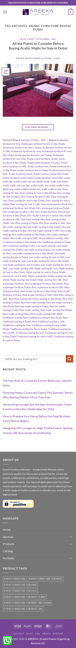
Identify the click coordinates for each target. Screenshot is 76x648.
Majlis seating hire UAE (49, 279)
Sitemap (58, 633)
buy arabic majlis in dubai (23, 189)
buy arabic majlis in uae (49, 189)
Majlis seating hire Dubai (23, 279)
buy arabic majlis (35, 185)
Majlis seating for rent (46, 268)
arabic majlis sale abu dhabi (28, 181)
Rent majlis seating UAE (43, 313)
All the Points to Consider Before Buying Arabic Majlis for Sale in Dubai (38, 45)
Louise (56, 58)
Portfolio (8, 558)
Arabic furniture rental (20, 173)
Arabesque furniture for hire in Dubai (22, 147)
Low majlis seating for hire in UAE (46, 257)
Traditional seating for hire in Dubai (28, 329)
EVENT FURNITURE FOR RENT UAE (23, 608)
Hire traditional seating (51, 238)
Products (8, 544)
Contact (18, 633)
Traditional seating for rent (30, 332)
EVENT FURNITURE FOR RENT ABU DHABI (27, 602)
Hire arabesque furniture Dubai (52, 208)
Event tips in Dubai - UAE (41, 39)
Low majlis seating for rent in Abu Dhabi (48, 260)
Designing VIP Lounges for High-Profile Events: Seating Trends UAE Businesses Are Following (37, 430)
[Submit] (69, 358)
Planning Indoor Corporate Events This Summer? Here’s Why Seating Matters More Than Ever (38, 395)
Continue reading (38, 127)
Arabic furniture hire (38, 166)
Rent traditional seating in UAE (48, 321)
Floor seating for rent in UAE (25, 204)
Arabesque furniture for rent (26, 151)
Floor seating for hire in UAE (35, 196)
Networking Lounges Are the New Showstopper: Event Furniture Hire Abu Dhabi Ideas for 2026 (37, 407)
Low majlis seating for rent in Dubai (21, 264)
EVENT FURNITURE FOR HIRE (20, 584)
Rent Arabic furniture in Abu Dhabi (38, 291)
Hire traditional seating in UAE (19, 245)
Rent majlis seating (29, 310)
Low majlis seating (45, 245)
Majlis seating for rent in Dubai (42, 272)
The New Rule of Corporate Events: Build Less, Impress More (37, 383)
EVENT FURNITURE (14, 578)
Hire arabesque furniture (54, 204)
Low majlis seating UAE (21, 268)
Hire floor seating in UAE (52, 223)
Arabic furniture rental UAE (48, 177)
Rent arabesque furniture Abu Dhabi (44, 283)
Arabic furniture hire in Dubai (32, 170)
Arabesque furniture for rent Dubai (33, 155)
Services (8, 536)
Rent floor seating (18, 298)
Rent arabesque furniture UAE (47, 287)
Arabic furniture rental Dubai (18, 177)
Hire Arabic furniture (46, 211)
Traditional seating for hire (16, 325)
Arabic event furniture (38, 158)
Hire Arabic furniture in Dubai (42, 215)
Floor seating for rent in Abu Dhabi (26, 200)
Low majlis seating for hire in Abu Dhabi (32, 253)
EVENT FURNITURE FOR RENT (45, 578)
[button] (5, 11)
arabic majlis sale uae (14, 185)
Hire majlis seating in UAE (23, 238)
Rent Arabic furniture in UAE (37, 294)
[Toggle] (71, 536)
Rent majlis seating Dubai (16, 313)
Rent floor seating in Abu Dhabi (45, 298)
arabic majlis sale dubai (55, 181)
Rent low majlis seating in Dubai (31, 306)
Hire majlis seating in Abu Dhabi (28, 234)
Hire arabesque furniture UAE (18, 211)
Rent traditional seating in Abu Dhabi (42, 317)
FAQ (37, 633)
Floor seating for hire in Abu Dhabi (38, 193)
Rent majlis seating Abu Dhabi (56, 310)
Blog (23, 39)
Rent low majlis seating (33, 302)
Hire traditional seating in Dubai (54, 242)
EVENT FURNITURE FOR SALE (20, 590)
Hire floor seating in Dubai (24, 223)
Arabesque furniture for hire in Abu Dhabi (43, 143)
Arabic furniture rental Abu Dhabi (50, 173)
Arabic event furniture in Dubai (43, 162)
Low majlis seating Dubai (36, 249)
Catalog (8, 551)
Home (7, 529)
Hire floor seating (30, 219)
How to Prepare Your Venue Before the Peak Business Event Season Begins (37, 418)
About (46, 633)
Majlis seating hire (37, 276)
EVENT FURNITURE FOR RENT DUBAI (24, 596)
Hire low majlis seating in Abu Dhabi (41, 226)
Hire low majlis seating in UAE (43, 230)
